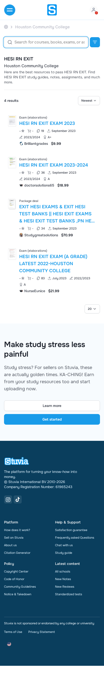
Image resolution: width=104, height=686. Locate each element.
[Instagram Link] (8, 499)
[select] (89, 100)
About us (10, 545)
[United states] (6, 27)
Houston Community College (31, 65)
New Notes (63, 579)
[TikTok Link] (18, 499)
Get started (52, 419)
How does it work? (17, 530)
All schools (62, 571)
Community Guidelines (20, 587)
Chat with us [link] (64, 545)
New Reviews (64, 587)
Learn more (52, 405)
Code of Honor (14, 579)
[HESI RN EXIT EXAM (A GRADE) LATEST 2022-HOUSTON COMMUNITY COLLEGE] (12, 254)
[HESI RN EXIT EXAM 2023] (12, 121)
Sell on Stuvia (13, 538)
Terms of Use (13, 632)
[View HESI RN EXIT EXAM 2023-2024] (52, 172)
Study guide (63, 553)
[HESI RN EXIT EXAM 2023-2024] (12, 162)
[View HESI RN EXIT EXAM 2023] (52, 130)
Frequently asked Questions (74, 538)
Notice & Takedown (17, 594)
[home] (52, 10)
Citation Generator (17, 553)
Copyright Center (16, 571)
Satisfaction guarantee (71, 530)
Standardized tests (68, 594)
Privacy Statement (41, 632)
